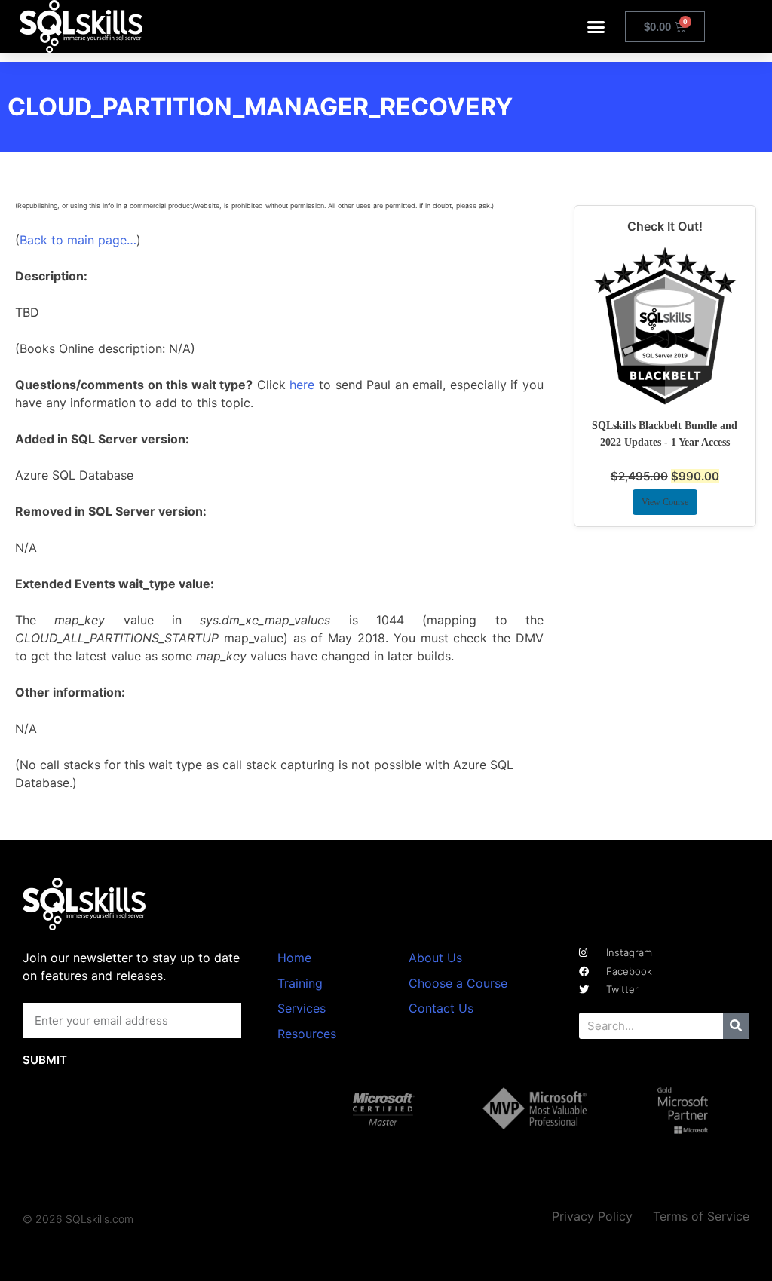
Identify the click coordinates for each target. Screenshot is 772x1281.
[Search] (736, 1026)
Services (301, 1008)
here (302, 384)
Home (294, 957)
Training (300, 983)
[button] (596, 26)
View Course (665, 502)
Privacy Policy (592, 1216)
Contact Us (441, 1008)
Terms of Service (701, 1216)
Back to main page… (78, 239)
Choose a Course (458, 983)
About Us (435, 957)
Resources (306, 1033)
